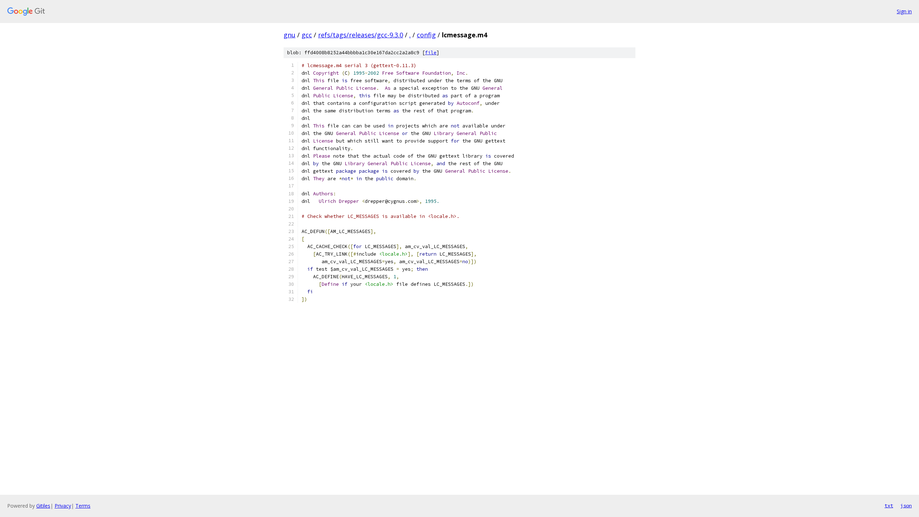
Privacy (63, 505)
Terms (82, 505)
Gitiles (43, 505)
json (906, 505)
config (426, 35)
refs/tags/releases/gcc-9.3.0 (360, 35)
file (431, 53)
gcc (307, 35)
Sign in (904, 11)
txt (889, 505)
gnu (289, 35)
